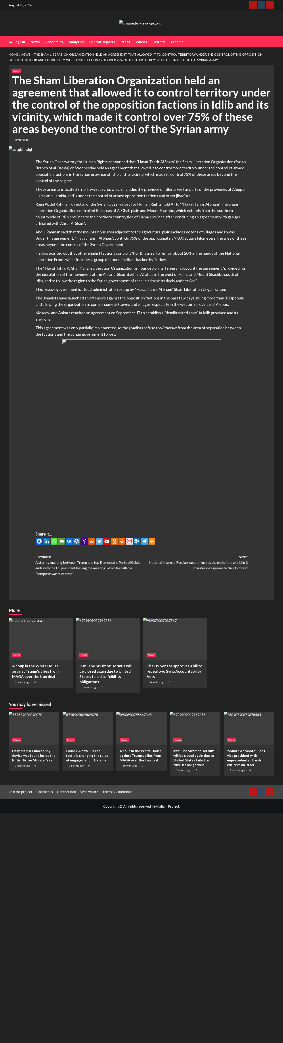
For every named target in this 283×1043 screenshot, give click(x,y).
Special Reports (102, 42)
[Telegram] (144, 541)
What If (177, 42)
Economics (54, 42)
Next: (198, 562)
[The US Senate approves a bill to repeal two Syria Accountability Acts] (175, 639)
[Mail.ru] (76, 541)
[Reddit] (91, 541)
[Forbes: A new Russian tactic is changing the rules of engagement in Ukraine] (88, 728)
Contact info (66, 791)
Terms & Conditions (117, 791)
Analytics (76, 42)
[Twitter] (99, 541)
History (159, 42)
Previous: (87, 565)
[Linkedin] (46, 541)
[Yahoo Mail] (84, 541)
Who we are (89, 791)
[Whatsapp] (54, 541)
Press (125, 42)
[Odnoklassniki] (114, 541)
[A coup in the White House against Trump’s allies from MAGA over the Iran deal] (41, 639)
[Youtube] (106, 541)
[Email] (61, 541)
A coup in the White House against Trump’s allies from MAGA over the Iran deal (35, 671)
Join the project (20, 791)
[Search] (271, 41)
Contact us (44, 791)
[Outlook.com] (137, 541)
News (35, 42)
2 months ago (22, 682)
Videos (141, 42)
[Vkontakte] (69, 541)
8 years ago (22, 139)
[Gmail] (129, 541)
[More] (152, 541)
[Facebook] (39, 541)
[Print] (122, 541)
